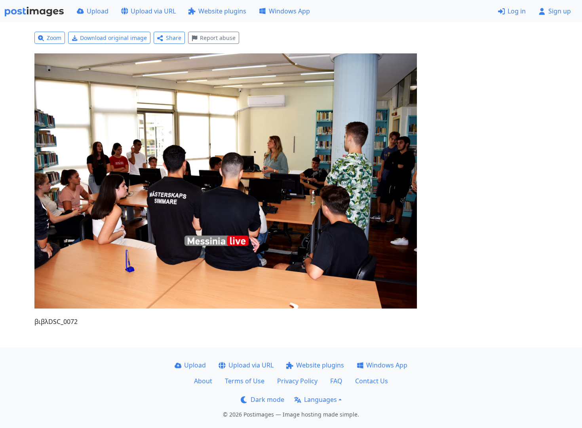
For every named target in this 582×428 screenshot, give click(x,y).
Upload (97, 11)
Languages (320, 399)
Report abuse (218, 38)
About (203, 381)
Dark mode (267, 399)
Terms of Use (244, 381)
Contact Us (371, 381)
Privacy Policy (297, 381)
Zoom (54, 38)
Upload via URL (153, 11)
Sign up (559, 11)
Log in (517, 11)
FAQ (336, 381)
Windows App (289, 11)
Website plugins (222, 11)
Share (173, 38)
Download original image (113, 38)
